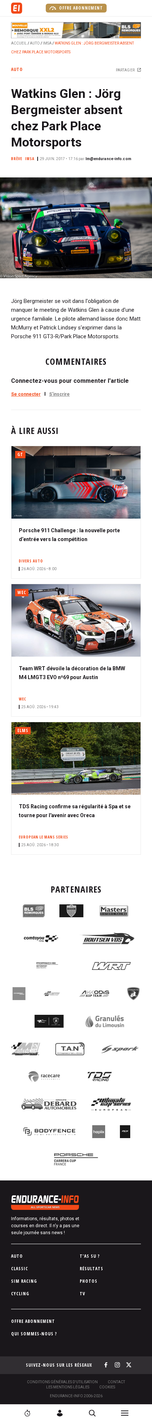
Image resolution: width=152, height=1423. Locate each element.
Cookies (107, 1387)
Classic (19, 1268)
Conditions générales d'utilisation (62, 1382)
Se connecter (26, 394)
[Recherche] (92, 1413)
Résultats (91, 1268)
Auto (35, 43)
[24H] (27, 1413)
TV (82, 1293)
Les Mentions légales (67, 1387)
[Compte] (59, 1413)
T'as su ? (90, 1256)
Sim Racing (24, 1281)
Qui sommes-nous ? (34, 1334)
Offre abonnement (80, 8)
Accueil (19, 43)
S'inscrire (59, 394)
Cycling (20, 1293)
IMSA (47, 43)
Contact (116, 1382)
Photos (88, 1281)
